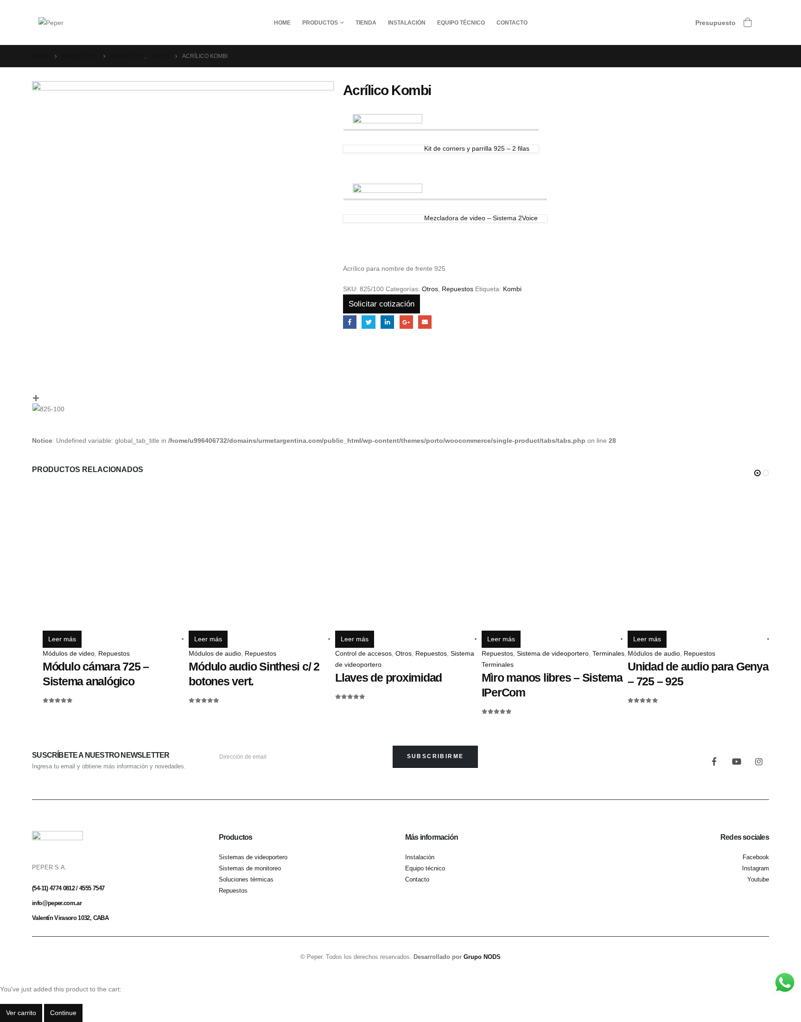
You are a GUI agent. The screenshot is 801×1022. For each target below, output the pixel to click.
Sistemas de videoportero (253, 857)
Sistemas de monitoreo (250, 868)
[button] (757, 473)
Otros (430, 289)
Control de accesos (363, 653)
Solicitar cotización (381, 304)
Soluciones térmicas (246, 879)
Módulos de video (69, 653)
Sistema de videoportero (553, 653)
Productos (320, 22)
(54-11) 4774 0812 (53, 888)
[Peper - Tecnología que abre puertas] (51, 22)
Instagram (759, 761)
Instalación (407, 22)
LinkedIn (387, 322)
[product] (116, 557)
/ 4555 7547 (89, 888)
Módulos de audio (215, 653)
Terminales (608, 653)
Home (282, 22)
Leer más (62, 639)
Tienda (366, 22)
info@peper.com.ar (57, 903)
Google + (406, 322)
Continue (63, 1012)
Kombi (512, 289)
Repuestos (457, 289)
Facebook (349, 322)
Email (425, 322)
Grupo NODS (482, 957)
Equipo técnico (461, 22)
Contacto (512, 22)
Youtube (736, 761)
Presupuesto (715, 22)
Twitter (368, 322)
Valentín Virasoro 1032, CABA (70, 917)
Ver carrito (21, 1012)
